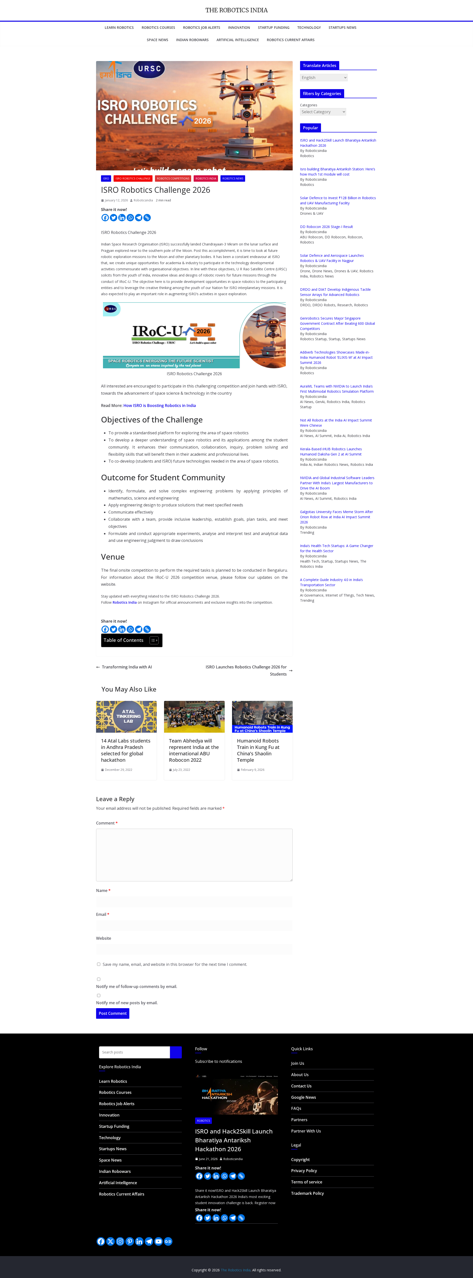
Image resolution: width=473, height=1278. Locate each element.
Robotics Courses (158, 27)
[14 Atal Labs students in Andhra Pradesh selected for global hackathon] (126, 704)
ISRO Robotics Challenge (133, 178)
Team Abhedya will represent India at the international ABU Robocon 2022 (194, 750)
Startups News (342, 27)
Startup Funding (273, 27)
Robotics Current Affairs (291, 39)
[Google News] (168, 1241)
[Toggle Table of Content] (151, 640)
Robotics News (232, 178)
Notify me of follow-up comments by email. (136, 986)
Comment (107, 823)
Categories (308, 105)
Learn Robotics (119, 27)
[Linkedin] (122, 217)
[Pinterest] (129, 1241)
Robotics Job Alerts (201, 27)
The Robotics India (236, 10)
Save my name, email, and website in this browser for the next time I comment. (175, 964)
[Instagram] (120, 1241)
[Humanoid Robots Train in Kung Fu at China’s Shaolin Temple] (262, 704)
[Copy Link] (147, 217)
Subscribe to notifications (218, 1061)
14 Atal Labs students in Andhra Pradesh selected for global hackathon (126, 750)
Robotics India (206, 178)
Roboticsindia (143, 200)
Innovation (239, 27)
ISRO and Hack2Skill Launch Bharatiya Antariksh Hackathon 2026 (234, 1140)
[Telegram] (138, 217)
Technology (309, 27)
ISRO (106, 178)
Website (103, 938)
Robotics (203, 1120)
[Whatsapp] (130, 217)
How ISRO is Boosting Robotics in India (159, 405)
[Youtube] (158, 1241)
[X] (110, 1241)
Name (103, 890)
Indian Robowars (192, 39)
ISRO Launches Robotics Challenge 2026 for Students (246, 670)
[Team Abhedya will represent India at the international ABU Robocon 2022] (194, 704)
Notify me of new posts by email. (127, 1002)
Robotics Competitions (173, 178)
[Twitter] (113, 217)
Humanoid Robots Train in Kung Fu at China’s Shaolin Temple (258, 750)
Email (102, 914)
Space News (157, 39)
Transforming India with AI (127, 667)
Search (176, 1052)
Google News (303, 1097)
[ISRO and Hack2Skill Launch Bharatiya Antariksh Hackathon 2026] (236, 1093)
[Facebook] (105, 217)
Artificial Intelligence (238, 39)
